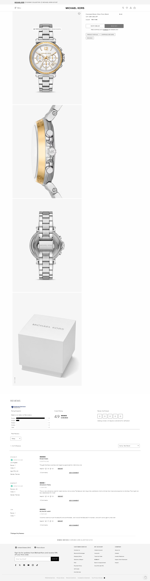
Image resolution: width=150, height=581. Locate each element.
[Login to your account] (131, 8)
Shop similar (95, 26)
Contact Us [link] (77, 550)
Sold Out (114, 26)
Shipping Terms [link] (78, 556)
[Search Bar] (123, 8)
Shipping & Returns (108, 34)
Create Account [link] (98, 550)
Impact (117, 562)
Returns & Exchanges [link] (79, 553)
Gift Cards (76, 569)
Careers (117, 553)
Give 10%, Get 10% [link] (99, 565)
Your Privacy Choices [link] (97, 577)
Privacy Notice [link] (60, 577)
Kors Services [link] (77, 572)
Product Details (92, 34)
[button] (145, 577)
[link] (15, 565)
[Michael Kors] (75, 8)
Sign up (55, 559)
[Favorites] (127, 8)
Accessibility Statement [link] (84, 577)
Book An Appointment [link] (100, 562)
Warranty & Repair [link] (78, 559)
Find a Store (40, 547)
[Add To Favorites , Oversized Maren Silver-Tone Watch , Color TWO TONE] (79, 14)
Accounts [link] (96, 553)
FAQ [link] (75, 562)
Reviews (89, 38)
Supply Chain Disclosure (121, 559)
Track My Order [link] (98, 556)
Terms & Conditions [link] (71, 577)
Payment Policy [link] (78, 565)
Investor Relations (119, 556)
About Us (117, 550)
